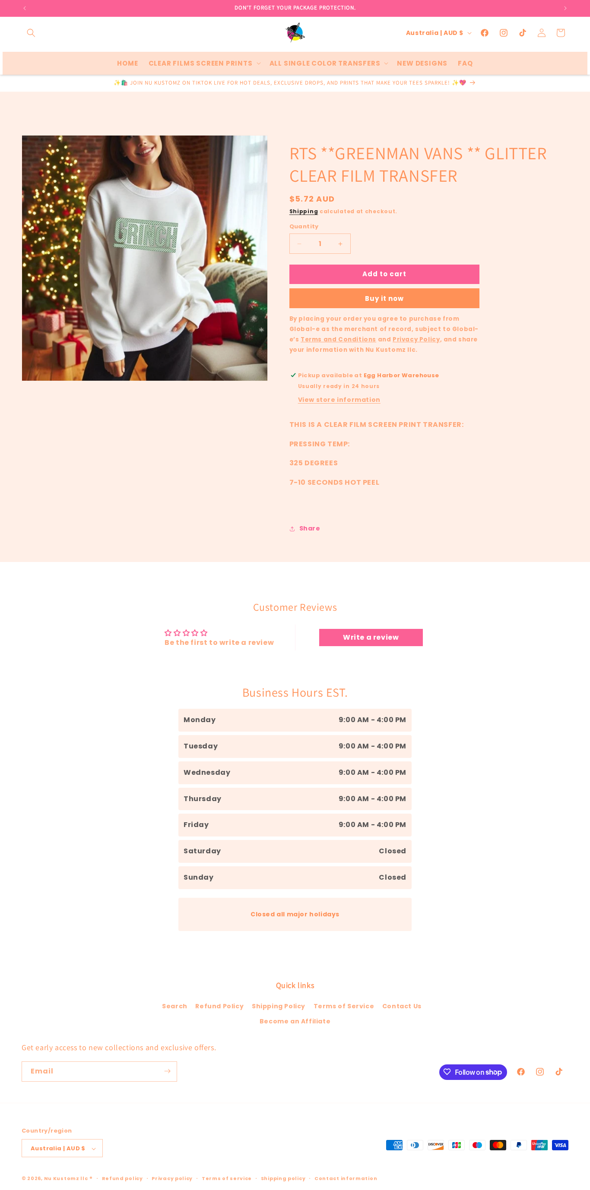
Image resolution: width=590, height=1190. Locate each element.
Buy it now (384, 298)
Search (174, 1006)
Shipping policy (283, 1178)
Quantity (304, 227)
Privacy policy (172, 1178)
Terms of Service (344, 1006)
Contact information (345, 1178)
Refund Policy (219, 1006)
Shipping (303, 211)
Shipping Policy (278, 1006)
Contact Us (402, 1006)
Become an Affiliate (295, 1021)
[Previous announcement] (24, 8)
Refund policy (122, 1178)
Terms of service (227, 1178)
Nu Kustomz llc (66, 1178)
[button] (31, 32)
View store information (339, 399)
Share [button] (309, 528)
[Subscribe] (167, 1071)
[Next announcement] (565, 8)
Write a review (371, 638)
